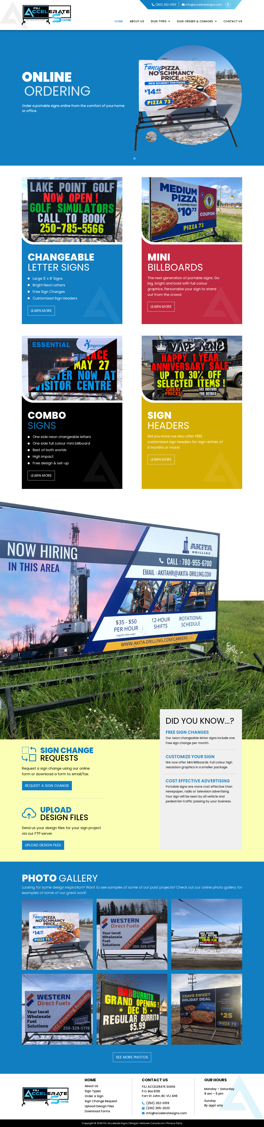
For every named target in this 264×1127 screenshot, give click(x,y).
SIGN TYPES (158, 21)
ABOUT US (137, 21)
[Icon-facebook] (228, 4)
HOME (119, 21)
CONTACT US (232, 21)
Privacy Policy (174, 1123)
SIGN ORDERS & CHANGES (195, 21)
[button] (160, 21)
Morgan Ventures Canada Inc (147, 1123)
